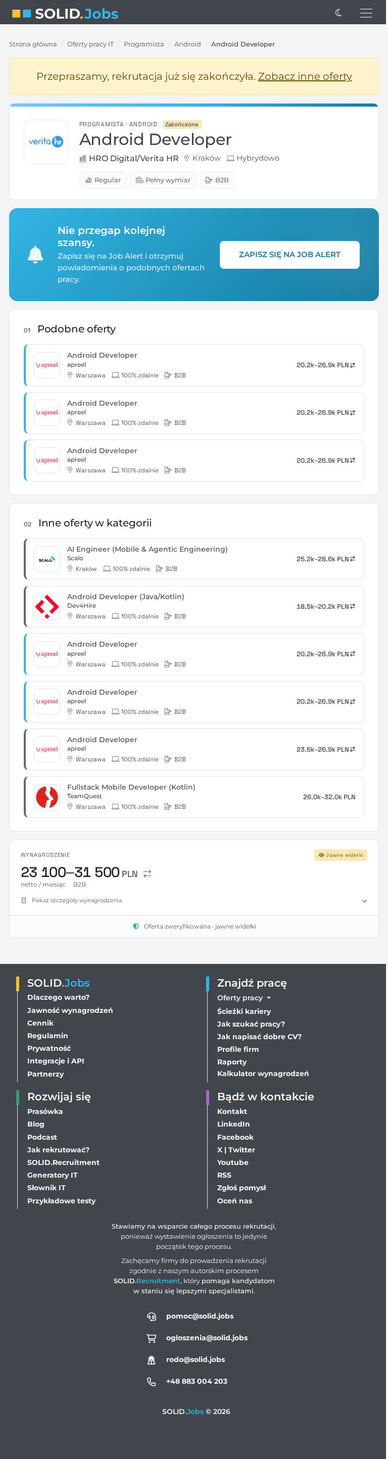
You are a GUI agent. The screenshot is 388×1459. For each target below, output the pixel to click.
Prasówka (45, 1111)
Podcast (42, 1137)
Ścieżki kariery (241, 1011)
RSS (222, 1175)
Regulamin (47, 1035)
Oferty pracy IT (90, 44)
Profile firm (236, 1049)
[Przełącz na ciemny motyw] (338, 13)
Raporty (229, 1061)
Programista (144, 44)
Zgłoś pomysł (239, 1187)
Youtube (230, 1162)
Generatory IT (52, 1175)
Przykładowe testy (61, 1200)
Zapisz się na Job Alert (290, 254)
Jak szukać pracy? (248, 1024)
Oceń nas (232, 1200)
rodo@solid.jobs (193, 1359)
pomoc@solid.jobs (197, 1316)
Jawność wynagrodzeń (70, 1010)
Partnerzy (45, 1074)
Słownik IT (46, 1187)
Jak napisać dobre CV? (257, 1036)
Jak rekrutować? (58, 1149)
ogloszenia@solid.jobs (204, 1337)
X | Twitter (234, 1149)
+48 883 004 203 (194, 1381)
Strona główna (33, 44)
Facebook (233, 1137)
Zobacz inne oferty (305, 76)
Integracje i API (55, 1060)
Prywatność (49, 1048)
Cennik (40, 1023)
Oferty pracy (238, 997)
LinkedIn (231, 1124)
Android (187, 44)
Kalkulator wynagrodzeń (261, 1073)
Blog (35, 1124)
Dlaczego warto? (58, 997)
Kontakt (230, 1111)
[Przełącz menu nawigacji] (366, 13)
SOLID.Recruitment (63, 1162)
